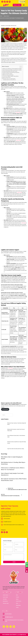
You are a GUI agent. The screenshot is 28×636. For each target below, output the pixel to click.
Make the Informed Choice (7, 77)
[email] (27, 568)
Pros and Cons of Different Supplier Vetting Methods (10, 76)
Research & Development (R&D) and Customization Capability (12, 69)
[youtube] (10, 2)
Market (17, 599)
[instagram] (7, 2)
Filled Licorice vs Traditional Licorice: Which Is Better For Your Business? (12, 468)
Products (17, 597)
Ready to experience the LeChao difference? (10, 79)
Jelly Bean (5, 599)
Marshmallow (5, 601)
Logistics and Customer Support (7, 73)
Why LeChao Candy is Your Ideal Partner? (9, 78)
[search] (10, 5)
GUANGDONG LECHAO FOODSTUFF (10, 634)
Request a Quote (17, 5)
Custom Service (18, 601)
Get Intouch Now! (5, 409)
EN (24, 1)
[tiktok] (5, 2)
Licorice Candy (5, 597)
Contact (17, 607)
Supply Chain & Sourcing (12, 25)
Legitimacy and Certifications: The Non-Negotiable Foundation (12, 68)
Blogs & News (6, 16)
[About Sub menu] (19, 603)
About (17, 603)
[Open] (24, 5)
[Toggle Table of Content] (20, 67)
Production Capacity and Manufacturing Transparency (11, 72)
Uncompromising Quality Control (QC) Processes (10, 71)
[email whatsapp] (27, 563)
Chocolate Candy (5, 603)
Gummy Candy (5, 595)
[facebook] (2, 2)
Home (1, 16)
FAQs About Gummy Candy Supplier (8, 74)
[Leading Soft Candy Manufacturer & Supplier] (6, 5)
